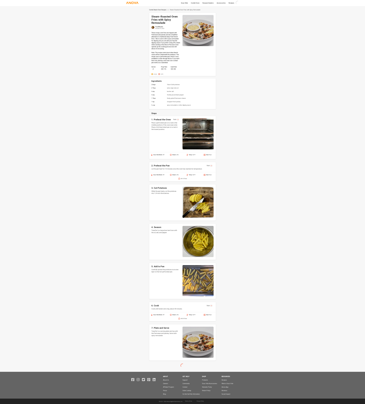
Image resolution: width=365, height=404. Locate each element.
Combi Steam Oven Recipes (157, 10)
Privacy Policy (200, 401)
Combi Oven (195, 3)
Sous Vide (184, 3)
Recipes (231, 3)
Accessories (221, 3)
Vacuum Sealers (208, 3)
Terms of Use (188, 401)
